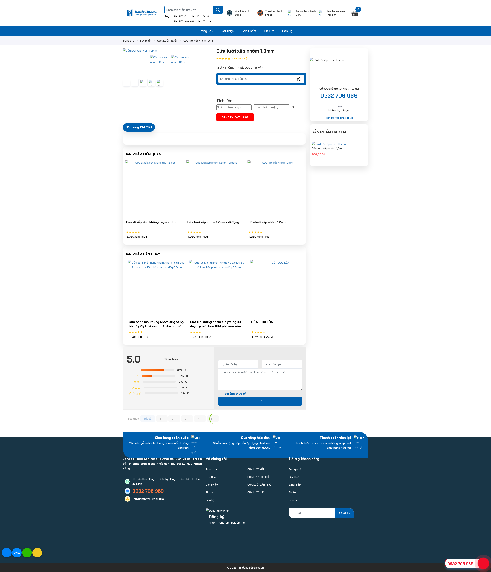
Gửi (260, 401)
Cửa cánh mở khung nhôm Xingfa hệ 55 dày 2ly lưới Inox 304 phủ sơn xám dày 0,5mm (153, 326)
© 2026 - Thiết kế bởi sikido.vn (245, 567)
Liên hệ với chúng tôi (339, 118)
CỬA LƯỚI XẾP (180, 16)
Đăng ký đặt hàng (235, 117)
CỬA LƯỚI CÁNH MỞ (183, 21)
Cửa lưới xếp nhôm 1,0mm (328, 148)
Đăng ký (344, 513)
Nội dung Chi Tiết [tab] (139, 127)
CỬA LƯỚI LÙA (203, 21)
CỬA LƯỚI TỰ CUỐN (199, 16)
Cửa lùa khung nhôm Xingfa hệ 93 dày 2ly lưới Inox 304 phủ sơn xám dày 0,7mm (212, 326)
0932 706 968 (339, 95)
